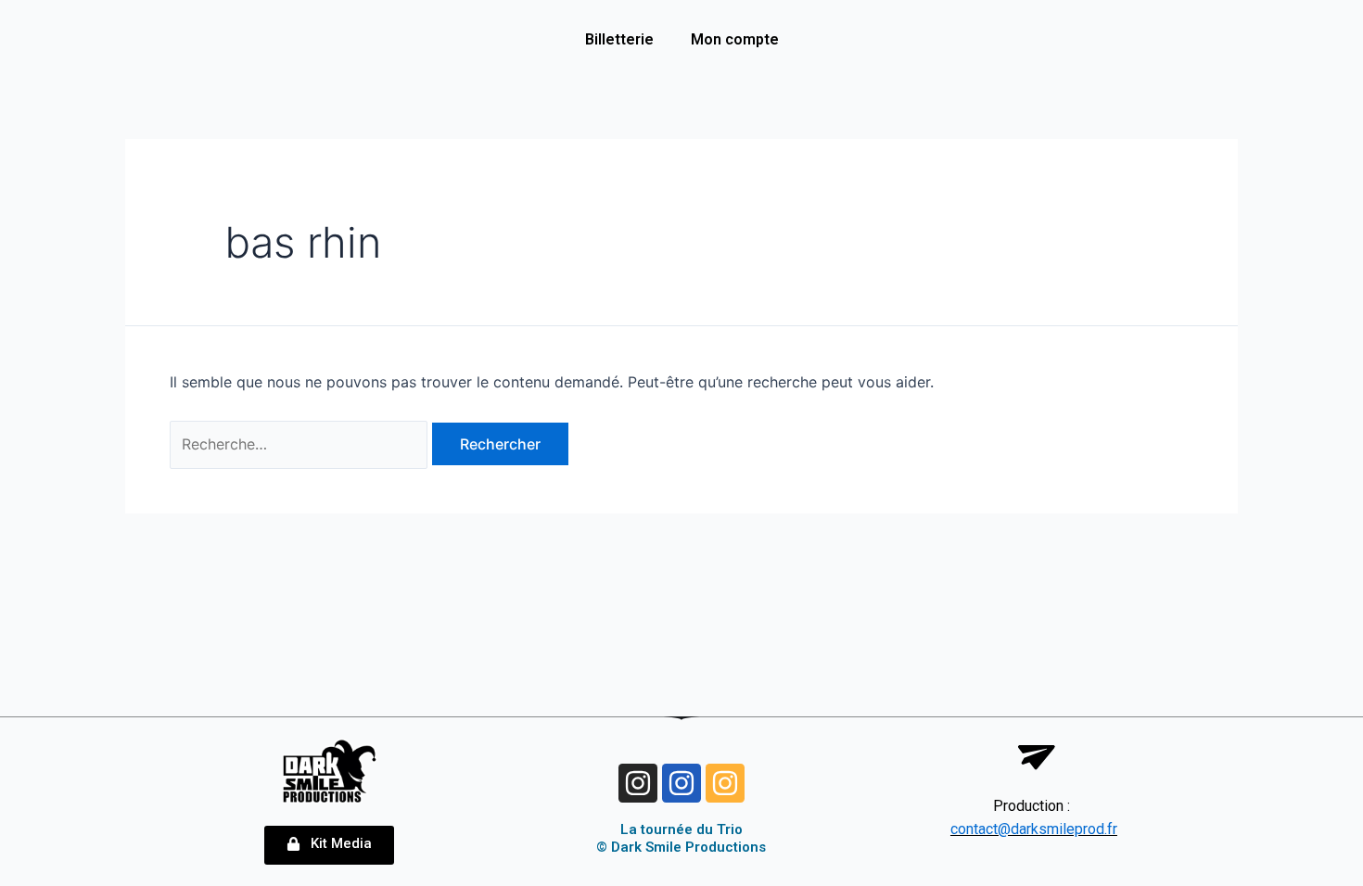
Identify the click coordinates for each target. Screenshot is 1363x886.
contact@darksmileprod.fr (1033, 829)
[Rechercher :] (301, 444)
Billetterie (619, 39)
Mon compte (735, 39)
